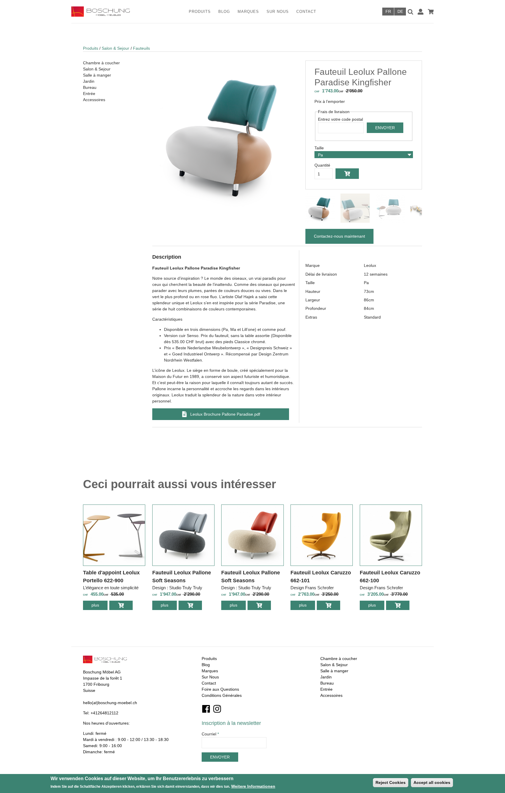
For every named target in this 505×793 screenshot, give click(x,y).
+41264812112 (104, 713)
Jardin (88, 81)
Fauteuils (141, 48)
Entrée (89, 93)
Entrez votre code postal (340, 119)
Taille (319, 148)
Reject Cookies (391, 782)
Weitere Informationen (253, 786)
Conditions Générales (222, 695)
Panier (431, 12)
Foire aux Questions (220, 689)
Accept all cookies (432, 782)
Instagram (217, 708)
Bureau (89, 87)
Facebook (206, 708)
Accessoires (94, 99)
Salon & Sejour (115, 48)
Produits (200, 11)
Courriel (210, 734)
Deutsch (400, 11)
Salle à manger (97, 75)
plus (99, 606)
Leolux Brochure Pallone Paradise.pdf (225, 414)
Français (388, 11)
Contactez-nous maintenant (339, 236)
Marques (248, 11)
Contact (306, 11)
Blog (224, 11)
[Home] (108, 11)
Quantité (322, 165)
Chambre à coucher (101, 63)
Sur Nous (278, 11)
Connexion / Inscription (420, 12)
